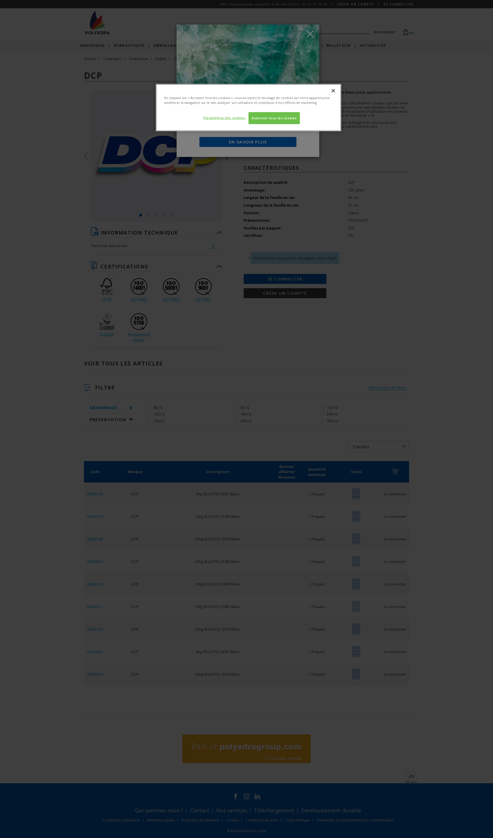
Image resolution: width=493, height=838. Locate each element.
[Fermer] (333, 90)
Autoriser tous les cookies (274, 118)
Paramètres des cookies (224, 118)
